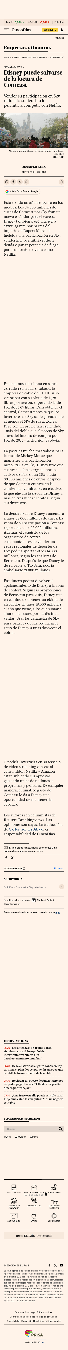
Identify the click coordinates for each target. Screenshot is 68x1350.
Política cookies (44, 1312)
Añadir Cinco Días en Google (24, 191)
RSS (30, 1321)
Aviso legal (30, 1312)
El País (59, 38)
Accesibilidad (13, 1321)
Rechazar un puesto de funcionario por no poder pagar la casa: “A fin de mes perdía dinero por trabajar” (33, 1084)
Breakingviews (13, 67)
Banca (7, 57)
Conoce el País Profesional (34, 1235)
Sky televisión (36, 887)
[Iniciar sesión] (61, 30)
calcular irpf (14, 1192)
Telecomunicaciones (25, 57)
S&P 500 (33, 22)
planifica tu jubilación (14, 1207)
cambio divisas (34, 1206)
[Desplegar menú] (6, 30)
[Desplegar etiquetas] (61, 886)
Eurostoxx (20, 1137)
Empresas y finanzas (27, 48)
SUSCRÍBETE (50, 30)
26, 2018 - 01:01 (34, 172)
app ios (34, 1221)
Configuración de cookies (22, 1317)
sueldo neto (54, 1192)
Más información (12, 904)
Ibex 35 (9, 22)
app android (54, 1221)
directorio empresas (54, 1207)
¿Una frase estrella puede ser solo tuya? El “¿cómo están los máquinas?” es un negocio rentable (33, 1099)
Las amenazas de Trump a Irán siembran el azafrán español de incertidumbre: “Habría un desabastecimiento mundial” (28, 1053)
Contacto (19, 1312)
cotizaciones (13, 1221)
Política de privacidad (46, 1317)
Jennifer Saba (34, 166)
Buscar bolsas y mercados (22, 1118)
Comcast (21, 887)
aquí (58, 912)
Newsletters (38, 1321)
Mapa (24, 1321)
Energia (43, 57)
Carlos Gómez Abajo (26, 829)
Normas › (59, 868)
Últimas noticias (16, 1041)
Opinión (8, 887)
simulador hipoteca (34, 1192)
